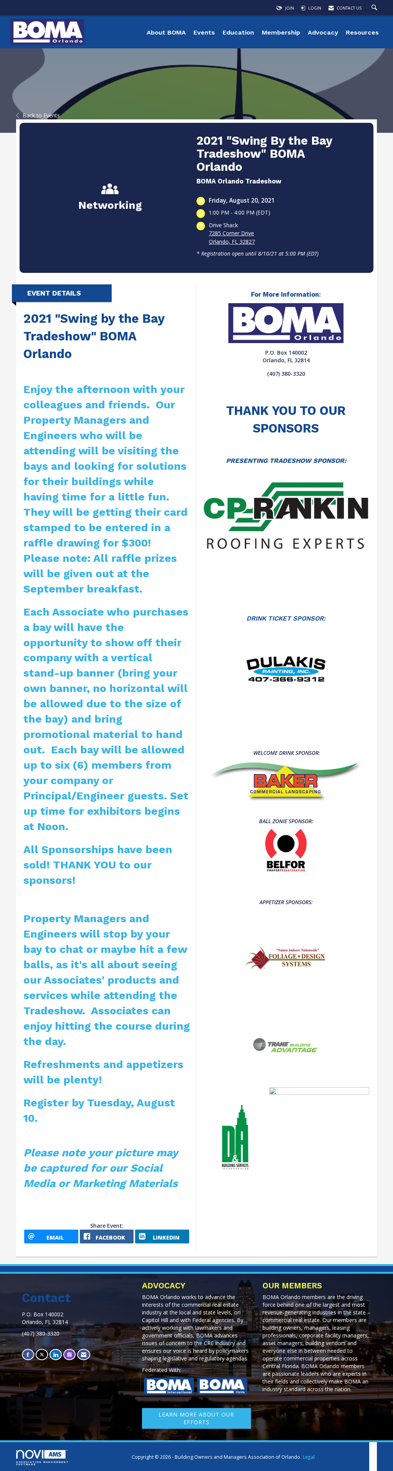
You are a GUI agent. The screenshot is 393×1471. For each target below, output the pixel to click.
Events (204, 32)
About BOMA (166, 32)
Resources (362, 32)
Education (238, 32)
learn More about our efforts (196, 1418)
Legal (308, 1457)
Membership (281, 32)
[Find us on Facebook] (28, 1354)
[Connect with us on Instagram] (69, 1354)
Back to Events (41, 115)
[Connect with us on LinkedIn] (56, 1354)
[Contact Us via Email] (83, 1354)
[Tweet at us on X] (42, 1354)
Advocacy (323, 32)
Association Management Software (42, 1463)
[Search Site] (375, 8)
